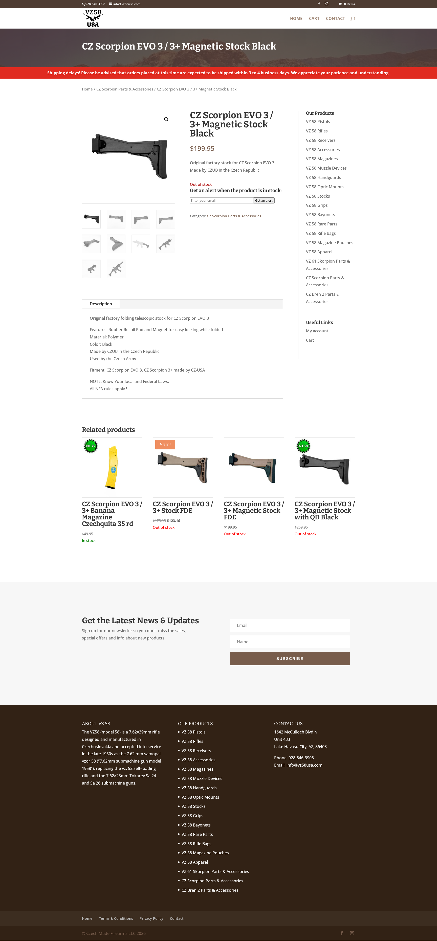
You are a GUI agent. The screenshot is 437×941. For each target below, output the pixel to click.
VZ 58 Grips (317, 205)
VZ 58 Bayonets (320, 214)
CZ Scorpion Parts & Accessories (124, 88)
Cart (314, 19)
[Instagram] (326, 5)
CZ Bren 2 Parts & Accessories (210, 890)
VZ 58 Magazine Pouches (329, 242)
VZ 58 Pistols (318, 121)
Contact (335, 19)
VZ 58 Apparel (319, 252)
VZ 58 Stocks (318, 196)
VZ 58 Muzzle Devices (326, 168)
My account (317, 331)
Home (296, 19)
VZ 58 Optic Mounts (325, 187)
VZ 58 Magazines (322, 159)
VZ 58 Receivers (321, 140)
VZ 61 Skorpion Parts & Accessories (215, 871)
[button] (166, 119)
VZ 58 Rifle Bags (321, 233)
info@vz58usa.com (304, 765)
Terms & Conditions (116, 918)
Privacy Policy (151, 918)
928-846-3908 (301, 758)
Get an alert (264, 200)
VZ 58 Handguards (323, 177)
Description (101, 304)
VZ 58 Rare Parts (321, 224)
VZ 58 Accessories (323, 149)
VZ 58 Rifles (317, 131)
